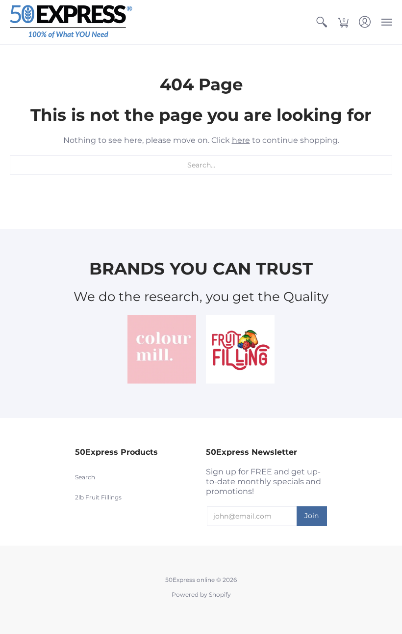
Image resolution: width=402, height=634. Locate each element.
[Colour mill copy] (161, 349)
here (241, 140)
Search (85, 477)
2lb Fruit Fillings (98, 497)
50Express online (190, 579)
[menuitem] (321, 22)
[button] (321, 22)
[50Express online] (71, 22)
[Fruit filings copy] (240, 349)
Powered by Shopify (201, 594)
